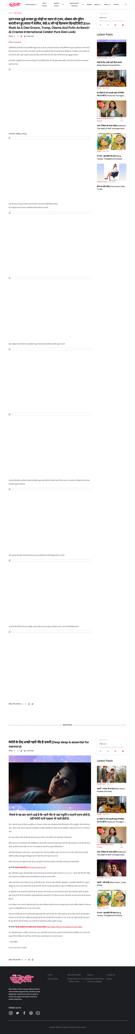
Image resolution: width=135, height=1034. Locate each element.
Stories (109, 979)
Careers (90, 975)
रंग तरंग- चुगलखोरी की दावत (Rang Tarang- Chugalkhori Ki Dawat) (109, 157)
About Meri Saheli (74, 975)
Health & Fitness (56, 4)
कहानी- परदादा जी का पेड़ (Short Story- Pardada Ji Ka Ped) (111, 790)
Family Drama (101, 784)
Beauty (96, 4)
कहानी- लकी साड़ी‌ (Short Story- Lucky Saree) (111, 883)
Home (50, 975)
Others (106, 4)
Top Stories (18, 13)
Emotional (100, 878)
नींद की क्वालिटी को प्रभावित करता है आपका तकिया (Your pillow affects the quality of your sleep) (48, 927)
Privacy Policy (53, 979)
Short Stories (44, 4)
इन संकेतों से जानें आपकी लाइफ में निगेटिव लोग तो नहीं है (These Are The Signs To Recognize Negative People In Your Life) (111, 94)
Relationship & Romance (74, 4)
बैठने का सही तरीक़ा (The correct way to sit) (111, 187)
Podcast (116, 4)
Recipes (89, 4)
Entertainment (30, 4)
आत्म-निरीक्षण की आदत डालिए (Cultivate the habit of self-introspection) (111, 127)
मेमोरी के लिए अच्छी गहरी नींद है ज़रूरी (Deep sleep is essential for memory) (109, 64)
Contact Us (111, 975)
